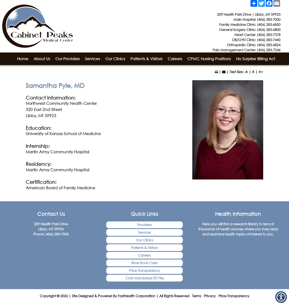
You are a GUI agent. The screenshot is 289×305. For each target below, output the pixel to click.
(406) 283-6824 (269, 45)
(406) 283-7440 (269, 39)
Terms (196, 296)
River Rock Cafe (144, 263)
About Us (42, 58)
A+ (261, 71)
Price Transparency (144, 270)
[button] (281, 297)
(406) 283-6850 (269, 24)
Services (92, 58)
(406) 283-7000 (269, 19)
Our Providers (67, 58)
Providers (144, 224)
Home (22, 58)
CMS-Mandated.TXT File (144, 278)
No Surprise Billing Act (255, 58)
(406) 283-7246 (269, 50)
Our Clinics (115, 58)
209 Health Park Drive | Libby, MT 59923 (249, 14)
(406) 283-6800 (269, 29)
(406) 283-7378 (269, 34)
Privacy (210, 296)
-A (246, 71)
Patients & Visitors (146, 58)
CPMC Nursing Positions (209, 58)
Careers (175, 58)
